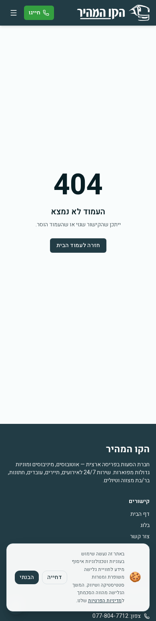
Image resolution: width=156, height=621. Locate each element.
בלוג (145, 525)
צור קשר (140, 536)
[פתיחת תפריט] (13, 13)
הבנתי (27, 577)
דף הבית (140, 514)
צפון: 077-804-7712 (116, 616)
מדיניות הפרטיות (105, 600)
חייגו (34, 12)
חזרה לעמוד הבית (78, 245)
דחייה (54, 577)
